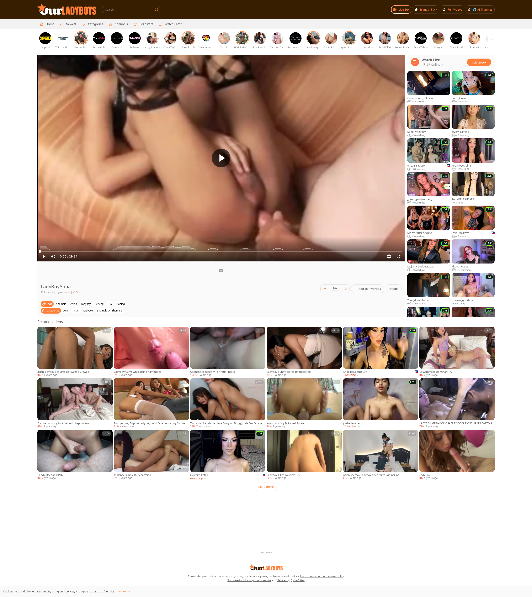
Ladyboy (88, 310)
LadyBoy (424, 475)
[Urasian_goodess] (473, 289)
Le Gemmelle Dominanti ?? (435, 371)
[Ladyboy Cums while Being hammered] (151, 352)
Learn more (123, 591)
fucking (99, 304)
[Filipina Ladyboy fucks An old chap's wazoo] (75, 403)
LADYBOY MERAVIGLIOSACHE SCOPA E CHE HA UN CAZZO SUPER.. (456, 423)
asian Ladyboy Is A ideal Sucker (286, 423)
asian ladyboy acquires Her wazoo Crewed (63, 371)
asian (73, 304)
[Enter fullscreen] (398, 256)
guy (110, 304)
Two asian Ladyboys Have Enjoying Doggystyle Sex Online (226, 423)
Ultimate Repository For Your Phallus (212, 371)
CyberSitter (298, 580)
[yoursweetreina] (473, 154)
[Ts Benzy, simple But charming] (151, 455)
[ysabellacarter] (380, 403)
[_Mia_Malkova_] (473, 222)
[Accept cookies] (525, 591)
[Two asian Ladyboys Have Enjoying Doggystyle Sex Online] (227, 403)
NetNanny (283, 580)
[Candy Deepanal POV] (75, 455)
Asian (76, 310)
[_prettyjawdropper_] (428, 188)
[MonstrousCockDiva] (428, 222)
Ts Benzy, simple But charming (132, 475)
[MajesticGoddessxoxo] (428, 255)
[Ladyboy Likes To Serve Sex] (304, 455)
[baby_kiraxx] (473, 87)
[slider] (221, 251)
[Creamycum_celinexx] (428, 87)
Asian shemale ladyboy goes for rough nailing (371, 475)
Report (393, 289)
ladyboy (86, 304)
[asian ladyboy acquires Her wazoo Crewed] (75, 352)
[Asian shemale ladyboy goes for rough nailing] (380, 455)
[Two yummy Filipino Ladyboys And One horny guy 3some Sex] (151, 403)
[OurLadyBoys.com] (66, 9)
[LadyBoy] (457, 455)
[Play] (221, 158)
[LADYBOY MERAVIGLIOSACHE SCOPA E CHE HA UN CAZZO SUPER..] (457, 403)
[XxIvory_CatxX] (227, 455)
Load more (266, 487)
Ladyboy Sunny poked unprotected (289, 371)
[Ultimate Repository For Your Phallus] (227, 352)
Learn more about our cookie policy (322, 576)
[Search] (156, 9)
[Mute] (53, 256)
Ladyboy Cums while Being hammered (137, 371)
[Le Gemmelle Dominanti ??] (457, 352)
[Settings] (389, 256)
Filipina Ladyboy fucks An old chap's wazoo (63, 423)
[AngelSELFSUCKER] (473, 188)
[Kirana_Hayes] (473, 255)
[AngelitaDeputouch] (380, 352)
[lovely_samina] (473, 121)
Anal (66, 310)
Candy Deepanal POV (50, 475)
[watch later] (42, 331)
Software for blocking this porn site (249, 580)
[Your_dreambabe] (428, 289)
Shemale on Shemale (109, 310)
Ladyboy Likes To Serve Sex (283, 475)
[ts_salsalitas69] (428, 154)
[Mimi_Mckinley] (428, 121)
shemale (61, 304)
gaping (120, 304)
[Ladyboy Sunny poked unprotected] (304, 352)
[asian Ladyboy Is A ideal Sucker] (304, 403)
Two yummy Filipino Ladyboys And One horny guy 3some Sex (151, 423)
